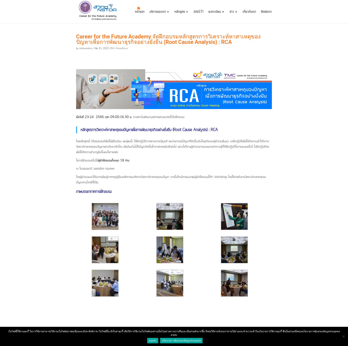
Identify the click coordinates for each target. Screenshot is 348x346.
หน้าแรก (140, 12)
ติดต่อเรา (266, 12)
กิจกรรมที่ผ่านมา (122, 48)
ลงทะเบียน (214, 12)
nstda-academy (86, 48)
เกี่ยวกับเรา (249, 12)
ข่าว (232, 12)
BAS (113, 48)
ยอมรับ (152, 340)
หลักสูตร (180, 12)
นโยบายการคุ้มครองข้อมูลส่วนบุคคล (181, 340)
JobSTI (199, 12)
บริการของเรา (158, 12)
